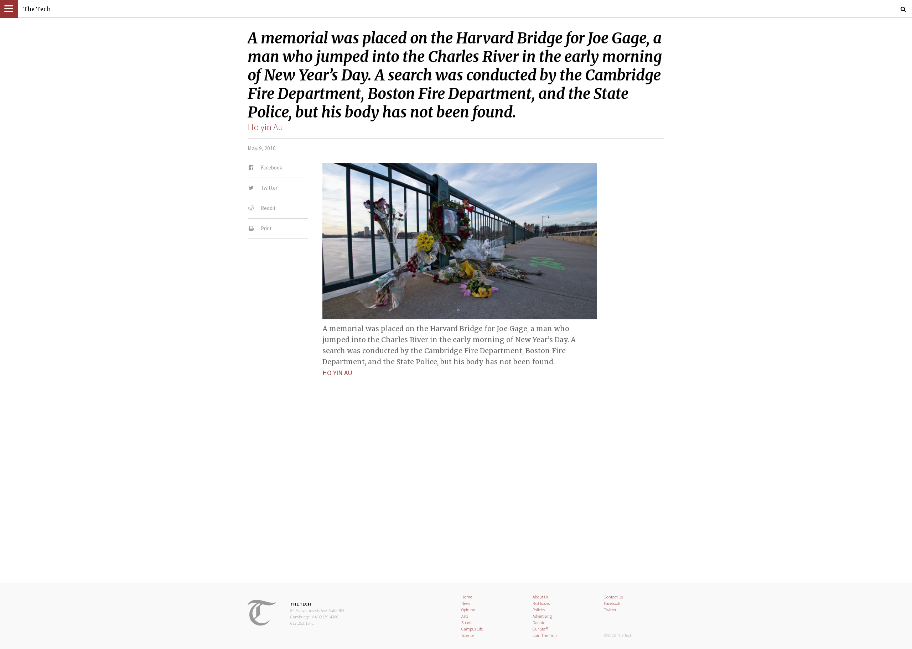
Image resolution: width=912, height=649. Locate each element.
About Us (540, 597)
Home (466, 597)
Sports (466, 622)
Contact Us (613, 597)
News (465, 603)
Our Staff (540, 629)
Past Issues (541, 603)
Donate (539, 622)
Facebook (612, 603)
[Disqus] (456, 474)
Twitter (610, 609)
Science (467, 635)
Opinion (468, 609)
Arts (464, 616)
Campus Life (472, 629)
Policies (539, 609)
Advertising (542, 616)
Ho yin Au (265, 127)
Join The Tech (545, 635)
